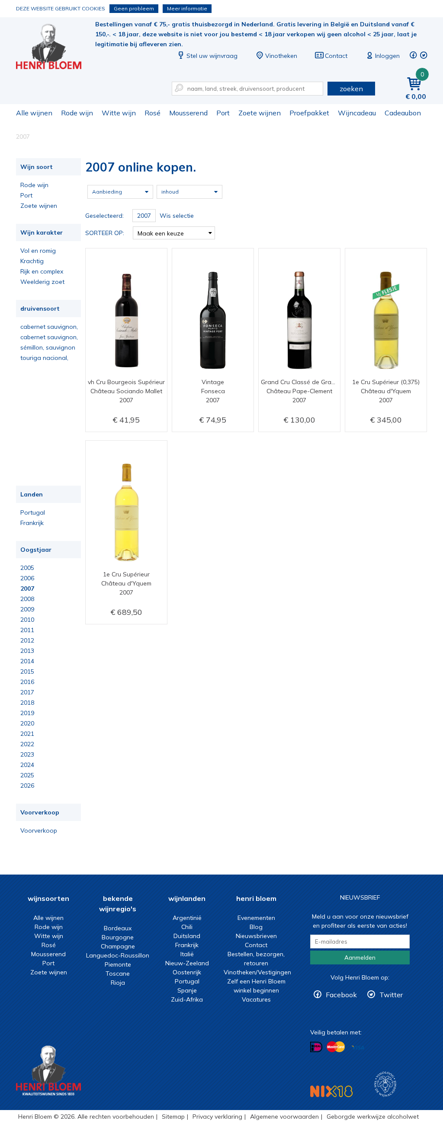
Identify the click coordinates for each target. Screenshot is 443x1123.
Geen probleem (134, 8)
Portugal (32, 512)
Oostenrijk (187, 972)
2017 (27, 692)
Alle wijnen (34, 112)
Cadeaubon (403, 112)
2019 (27, 713)
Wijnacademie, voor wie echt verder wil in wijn (385, 1084)
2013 (27, 651)
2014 (27, 661)
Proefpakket (309, 112)
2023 (27, 754)
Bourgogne (118, 937)
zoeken (351, 88)
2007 (27, 588)
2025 (27, 775)
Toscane (118, 973)
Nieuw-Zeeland (187, 963)
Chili (187, 927)
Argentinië (187, 918)
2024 (27, 765)
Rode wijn (77, 112)
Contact (336, 56)
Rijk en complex (41, 271)
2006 (27, 578)
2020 (27, 723)
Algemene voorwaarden (284, 1116)
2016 (27, 682)
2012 (27, 640)
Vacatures (256, 999)
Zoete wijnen (259, 112)
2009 (27, 609)
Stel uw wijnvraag (212, 56)
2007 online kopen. (54, 47)
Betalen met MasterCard (336, 1047)
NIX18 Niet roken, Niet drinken (331, 1091)
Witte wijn (119, 112)
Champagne (118, 946)
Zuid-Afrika (187, 999)
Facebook (341, 994)
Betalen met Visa (357, 1047)
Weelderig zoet (42, 282)
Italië (187, 954)
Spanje (187, 990)
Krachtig (32, 261)
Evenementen (256, 918)
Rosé (152, 112)
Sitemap (173, 1116)
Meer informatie (187, 8)
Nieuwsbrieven (256, 936)
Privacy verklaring (217, 1116)
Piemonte (118, 964)
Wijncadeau (357, 112)
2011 (27, 630)
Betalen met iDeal (316, 1047)
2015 (27, 671)
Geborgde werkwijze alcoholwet (373, 1116)
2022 (27, 744)
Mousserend (188, 112)
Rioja (118, 982)
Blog (256, 927)
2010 (27, 620)
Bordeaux (118, 928)
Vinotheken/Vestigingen (257, 972)
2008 (27, 599)
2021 (27, 734)
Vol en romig (38, 251)
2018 (27, 702)
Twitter (391, 994)
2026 (27, 785)
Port (223, 112)
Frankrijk (32, 523)
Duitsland (186, 936)
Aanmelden (360, 957)
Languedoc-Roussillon (117, 955)
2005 (27, 568)
